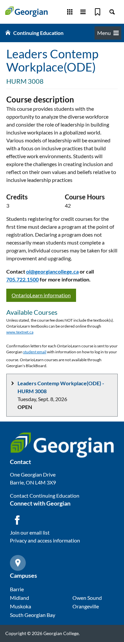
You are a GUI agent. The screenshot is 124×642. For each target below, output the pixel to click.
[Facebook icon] (17, 520)
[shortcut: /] (112, 12)
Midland (19, 598)
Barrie (17, 589)
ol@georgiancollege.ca (52, 271)
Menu (104, 33)
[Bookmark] (97, 12)
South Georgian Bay (32, 615)
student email (34, 351)
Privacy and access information (45, 540)
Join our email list (30, 532)
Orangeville (85, 606)
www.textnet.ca (19, 332)
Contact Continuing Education (44, 495)
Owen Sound (87, 598)
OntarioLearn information (41, 295)
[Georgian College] (26, 12)
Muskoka (20, 606)
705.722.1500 (22, 279)
